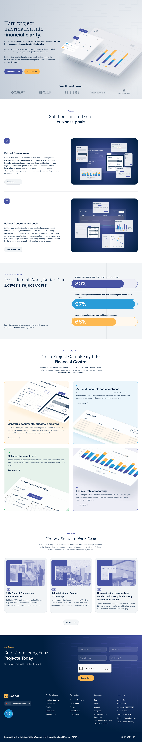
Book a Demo (86, 678)
